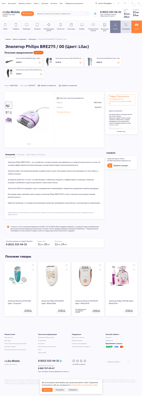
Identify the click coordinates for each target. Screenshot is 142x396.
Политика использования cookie (15, 343)
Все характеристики (64, 112)
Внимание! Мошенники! (46, 337)
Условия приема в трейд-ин (81, 346)
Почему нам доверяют (79, 343)
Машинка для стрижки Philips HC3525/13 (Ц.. (29, 70)
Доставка (45, 3)
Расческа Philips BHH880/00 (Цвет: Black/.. (28, 58)
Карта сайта (42, 353)
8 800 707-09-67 (46, 368)
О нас (4, 3)
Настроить (60, 390)
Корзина (108, 337)
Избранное (109, 340)
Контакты (54, 3)
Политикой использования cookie (85, 385)
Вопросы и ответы (25, 3)
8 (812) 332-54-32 (110, 12)
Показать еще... (121, 131)
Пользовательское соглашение (15, 349)
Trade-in (36, 3)
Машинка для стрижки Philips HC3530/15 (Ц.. (68, 58)
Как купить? (12, 3)
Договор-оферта (10, 346)
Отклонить (73, 390)
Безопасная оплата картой (47, 346)
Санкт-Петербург (105, 3)
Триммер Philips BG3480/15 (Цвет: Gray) (108, 58)
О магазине (42, 340)
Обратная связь (77, 340)
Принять (47, 390)
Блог (61, 3)
